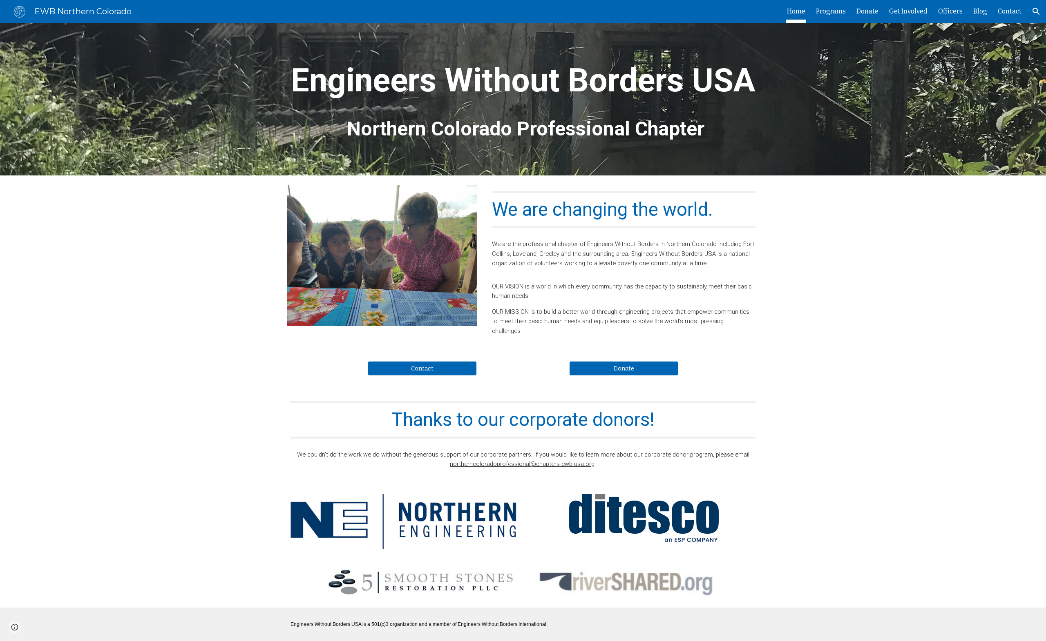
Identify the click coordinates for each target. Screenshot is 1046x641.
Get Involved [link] (908, 11)
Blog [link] (980, 11)
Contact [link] (1009, 11)
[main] (523, 99)
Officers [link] (950, 11)
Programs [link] (831, 11)
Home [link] (796, 11)
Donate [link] (867, 11)
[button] (1036, 11)
